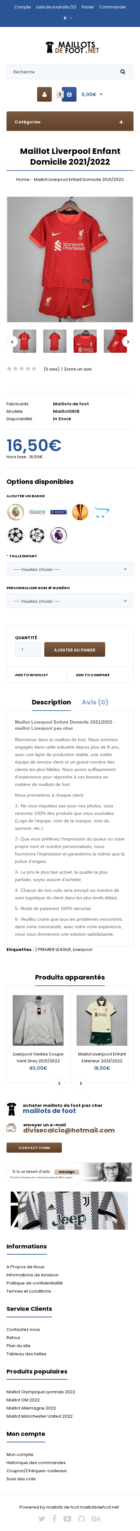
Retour (14, 1338)
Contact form (34, 1147)
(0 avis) (52, 369)
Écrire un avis (78, 369)
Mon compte (20, 1454)
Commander (112, 7)
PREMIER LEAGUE (54, 949)
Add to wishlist (31, 674)
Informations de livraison (33, 1275)
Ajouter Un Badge (26, 496)
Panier (88, 7)
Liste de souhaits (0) (56, 7)
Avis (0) (95, 702)
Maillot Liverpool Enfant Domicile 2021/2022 (78, 179)
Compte (22, 7)
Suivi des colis (21, 1479)
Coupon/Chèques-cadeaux (36, 1471)
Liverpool (82, 949)
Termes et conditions (29, 1291)
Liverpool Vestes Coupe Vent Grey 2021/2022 (38, 1057)
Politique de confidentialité (35, 1283)
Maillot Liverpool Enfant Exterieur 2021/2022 (102, 1057)
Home (22, 179)
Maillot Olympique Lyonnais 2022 (41, 1392)
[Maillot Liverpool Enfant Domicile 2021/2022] (70, 259)
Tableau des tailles (27, 1354)
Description (51, 702)
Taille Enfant (23, 556)
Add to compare (92, 674)
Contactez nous (23, 1329)
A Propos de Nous (25, 1267)
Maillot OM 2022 (23, 1400)
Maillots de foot (71, 404)
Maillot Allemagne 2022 (31, 1408)
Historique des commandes (36, 1463)
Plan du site (19, 1346)
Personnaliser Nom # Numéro (38, 587)
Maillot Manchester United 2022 (40, 1416)
